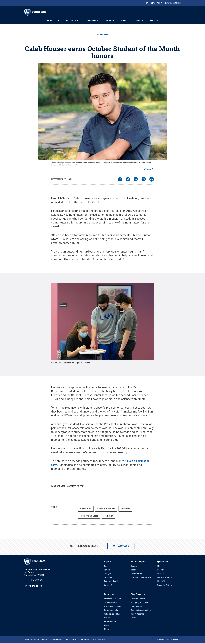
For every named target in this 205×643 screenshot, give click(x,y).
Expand (147, 169)
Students (125, 508)
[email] (144, 179)
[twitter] (128, 179)
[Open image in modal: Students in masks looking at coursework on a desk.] (102, 321)
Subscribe (120, 546)
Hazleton (102, 35)
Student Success (106, 508)
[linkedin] (136, 179)
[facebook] (120, 179)
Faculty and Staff (89, 516)
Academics (86, 508)
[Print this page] (151, 179)
